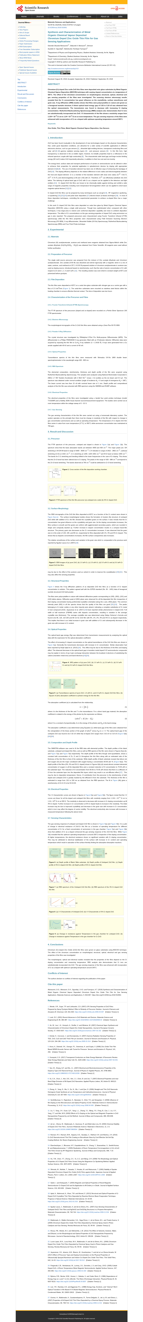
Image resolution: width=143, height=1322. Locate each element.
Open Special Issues (26, 67)
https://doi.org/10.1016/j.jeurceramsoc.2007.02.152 (83, 1031)
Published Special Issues (27, 70)
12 (70, 188)
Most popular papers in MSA (28, 52)
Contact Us (80, 1314)
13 (106, 193)
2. (48, 1017)
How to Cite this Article (113, 36)
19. (49, 1207)
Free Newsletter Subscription (29, 49)
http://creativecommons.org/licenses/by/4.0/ (63, 68)
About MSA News (25, 58)
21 (121, 572)
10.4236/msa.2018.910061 (57, 27)
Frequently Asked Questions (28, 60)
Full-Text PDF (110, 25)
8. (48, 1079)
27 (121, 772)
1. (48, 1006)
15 (62, 195)
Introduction (22, 86)
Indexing (21, 27)
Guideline (22, 38)
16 (65, 195)
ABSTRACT (22, 83)
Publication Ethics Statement (28, 55)
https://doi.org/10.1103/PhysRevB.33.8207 (71, 1281)
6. (48, 1057)
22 (116, 604)
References (22, 109)
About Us (105, 16)
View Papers (23, 30)
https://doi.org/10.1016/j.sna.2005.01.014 (76, 1041)
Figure (53, 754)
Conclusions (22, 98)
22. (49, 1241)
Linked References (112, 33)
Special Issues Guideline (27, 73)
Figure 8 (89, 795)
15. (49, 1159)
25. (49, 1276)
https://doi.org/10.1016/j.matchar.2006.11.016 (93, 1212)
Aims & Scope (23, 32)
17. (49, 1183)
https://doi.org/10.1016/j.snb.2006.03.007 (89, 1012)
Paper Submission (25, 44)
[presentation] (84, 707)
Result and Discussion (26, 94)
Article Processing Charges (28, 41)
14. (49, 1145)
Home (24, 16)
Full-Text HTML (111, 28)
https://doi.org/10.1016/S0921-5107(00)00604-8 (85, 1020)
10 (53, 171)
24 (84, 655)
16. (49, 1169)
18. (49, 1193)
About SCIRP (67, 1314)
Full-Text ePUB (110, 31)
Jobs (120, 16)
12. (49, 1124)
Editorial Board (24, 35)
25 (87, 655)
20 (118, 572)
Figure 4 (51, 587)
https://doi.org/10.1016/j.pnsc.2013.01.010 (63, 1201)
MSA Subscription (25, 46)
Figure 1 (66, 288)
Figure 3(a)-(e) (53, 517)
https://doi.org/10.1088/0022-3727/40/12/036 (64, 1073)
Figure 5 (51, 645)
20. (49, 1220)
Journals (40, 16)
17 (88, 195)
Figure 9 (102, 824)
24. (49, 1265)
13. (49, 1135)
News (88, 16)
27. (49, 1297)
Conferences (72, 16)
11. (49, 1111)
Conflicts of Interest (25, 102)
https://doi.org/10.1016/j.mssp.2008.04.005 (78, 1105)
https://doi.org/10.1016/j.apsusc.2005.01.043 (70, 1271)
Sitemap (74, 1314)
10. (49, 1100)
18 (117, 195)
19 (77, 543)
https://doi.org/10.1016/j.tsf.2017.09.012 (70, 1260)
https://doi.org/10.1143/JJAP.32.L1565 (91, 1175)
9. (48, 1089)
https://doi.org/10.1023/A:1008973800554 (62, 1129)
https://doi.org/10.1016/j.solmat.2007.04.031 (102, 1060)
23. (49, 1252)
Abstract (108, 22)
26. (49, 1287)
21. (49, 1231)
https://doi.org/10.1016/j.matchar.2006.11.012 (86, 1303)
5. (48, 1046)
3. (48, 1025)
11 (55, 183)
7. (48, 1068)
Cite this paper (23, 105)
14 (59, 195)
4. (48, 1036)
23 (86, 610)
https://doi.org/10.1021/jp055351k (79, 1095)
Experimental (22, 90)
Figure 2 (105, 444)
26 (52, 736)
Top (19, 79)
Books (56, 16)
